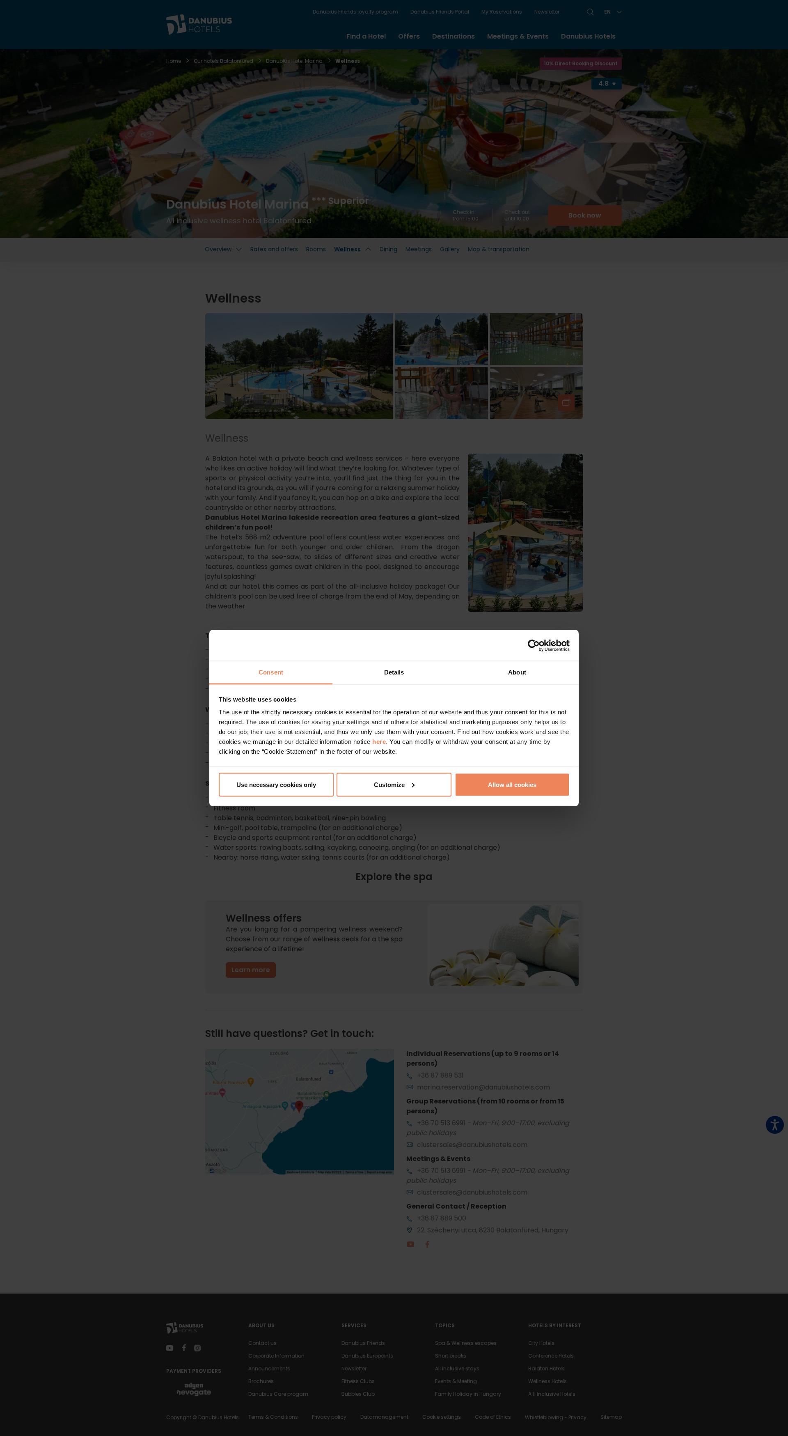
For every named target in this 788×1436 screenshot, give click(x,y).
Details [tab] (394, 672)
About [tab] (517, 672)
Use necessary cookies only (276, 784)
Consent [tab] (271, 672)
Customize (389, 784)
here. (380, 741)
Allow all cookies (512, 784)
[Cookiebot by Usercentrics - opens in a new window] (534, 645)
